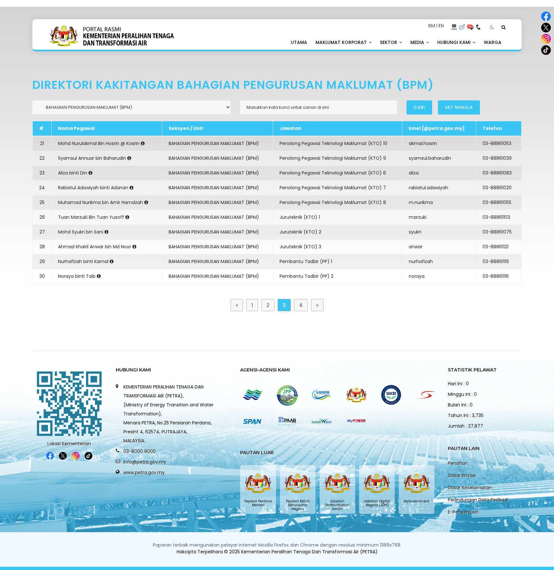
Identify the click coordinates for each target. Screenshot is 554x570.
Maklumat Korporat (341, 42)
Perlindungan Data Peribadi (478, 500)
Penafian (458, 463)
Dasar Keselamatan (470, 487)
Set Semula (459, 107)
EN (441, 25)
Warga (492, 42)
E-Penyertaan (463, 512)
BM (431, 25)
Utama (299, 42)
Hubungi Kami (454, 42)
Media (417, 42)
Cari (419, 107)
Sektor (389, 42)
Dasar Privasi (462, 475)
